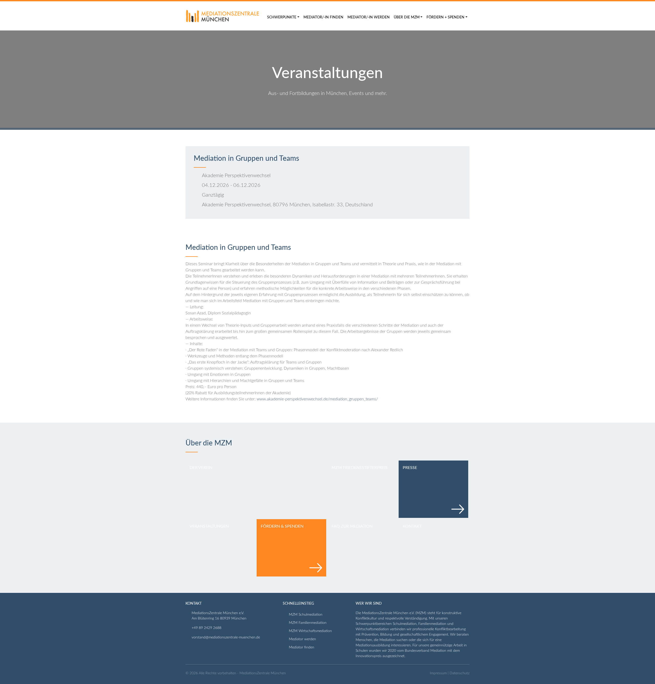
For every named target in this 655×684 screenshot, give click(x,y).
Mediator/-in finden (323, 17)
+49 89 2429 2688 (206, 628)
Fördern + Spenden (445, 17)
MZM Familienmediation (307, 623)
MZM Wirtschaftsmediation (310, 631)
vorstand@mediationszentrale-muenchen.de (226, 637)
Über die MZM (407, 17)
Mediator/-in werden (368, 17)
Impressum (438, 673)
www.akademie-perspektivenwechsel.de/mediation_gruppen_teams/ (317, 399)
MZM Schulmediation (305, 614)
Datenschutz (460, 673)
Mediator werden (302, 639)
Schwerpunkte (281, 17)
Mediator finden (301, 647)
